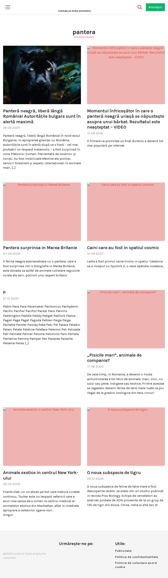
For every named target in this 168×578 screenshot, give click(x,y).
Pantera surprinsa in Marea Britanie (40, 247)
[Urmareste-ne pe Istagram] (76, 552)
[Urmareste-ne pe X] (69, 552)
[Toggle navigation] (7, 7)
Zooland (74, 10)
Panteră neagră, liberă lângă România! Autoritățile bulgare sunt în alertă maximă (42, 116)
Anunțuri (155, 7)
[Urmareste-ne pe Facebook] (62, 552)
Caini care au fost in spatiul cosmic (123, 247)
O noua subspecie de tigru (114, 472)
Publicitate (123, 551)
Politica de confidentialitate (136, 557)
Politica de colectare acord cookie (136, 565)
